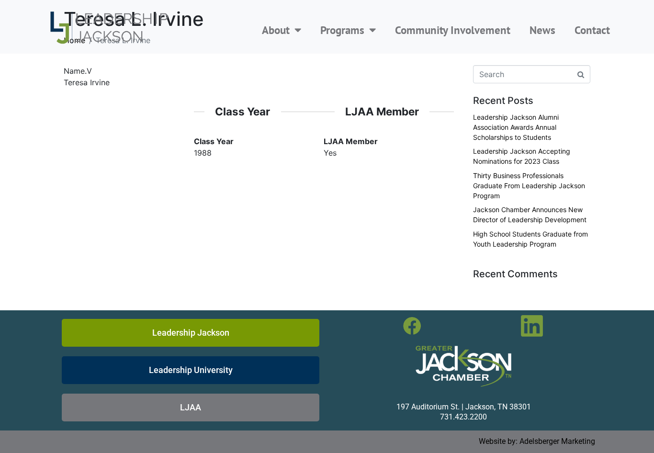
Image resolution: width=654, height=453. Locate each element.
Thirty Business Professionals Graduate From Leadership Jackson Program (529, 185)
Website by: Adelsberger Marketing (537, 441)
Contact (592, 30)
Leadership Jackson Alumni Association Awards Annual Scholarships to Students (516, 127)
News (542, 30)
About (276, 30)
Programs (342, 30)
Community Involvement (452, 30)
